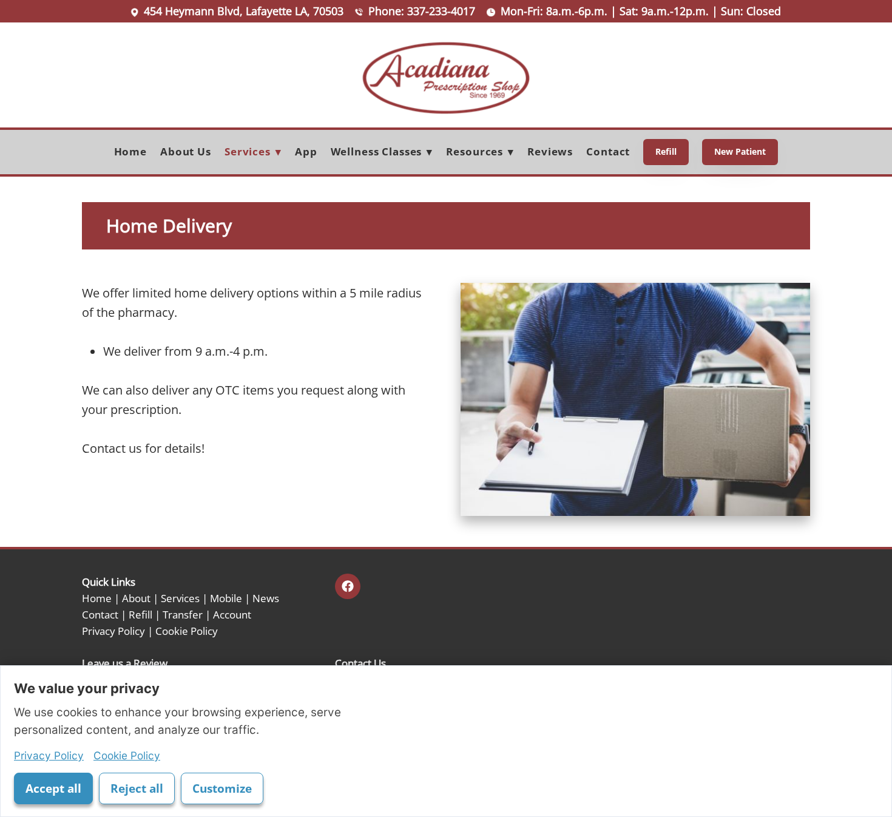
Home (130, 151)
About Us (185, 151)
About (136, 598)
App (306, 151)
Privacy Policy (113, 630)
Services (180, 598)
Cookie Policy (186, 630)
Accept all (53, 788)
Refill (666, 151)
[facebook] (347, 586)
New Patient (740, 151)
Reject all (136, 788)
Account (232, 614)
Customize (222, 788)
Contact (608, 151)
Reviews (550, 151)
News (265, 598)
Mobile (226, 598)
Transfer (183, 614)
